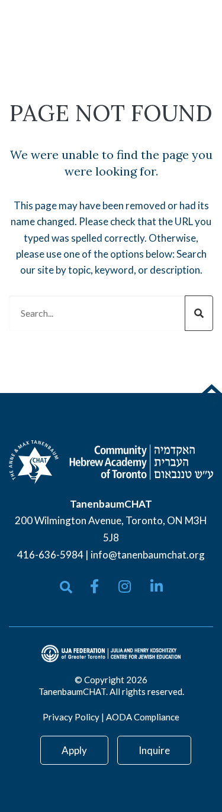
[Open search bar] (66, 587)
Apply (74, 750)
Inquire (154, 750)
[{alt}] (111, 461)
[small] (94, 586)
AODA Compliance (142, 717)
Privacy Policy (71, 717)
